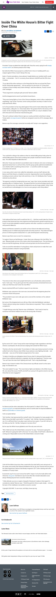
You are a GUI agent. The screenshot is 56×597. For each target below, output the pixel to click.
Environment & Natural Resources (19, 539)
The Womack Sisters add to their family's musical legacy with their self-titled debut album (24, 533)
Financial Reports (36, 569)
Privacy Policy (24, 582)
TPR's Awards (46, 579)
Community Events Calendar (47, 583)
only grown (11, 476)
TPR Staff (45, 569)
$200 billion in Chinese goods (16, 410)
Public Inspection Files (36, 576)
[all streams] (54, 7)
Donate (50, 2)
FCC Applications (36, 579)
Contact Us (23, 572)
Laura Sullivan (9, 30)
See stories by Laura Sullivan (18, 513)
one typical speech (16, 118)
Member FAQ (35, 583)
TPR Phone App (47, 576)
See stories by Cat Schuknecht (10, 523)
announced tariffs (7, 408)
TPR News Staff (47, 572)
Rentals (34, 586)
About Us (23, 569)
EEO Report (34, 572)
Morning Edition (10, 493)
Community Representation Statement (24, 586)
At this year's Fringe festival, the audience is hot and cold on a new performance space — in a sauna (26, 550)
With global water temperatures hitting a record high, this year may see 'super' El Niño (23, 556)
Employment (24, 576)
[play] (4, 7)
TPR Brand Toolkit (25, 579)
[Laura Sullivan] (4, 507)
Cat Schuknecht (17, 30)
